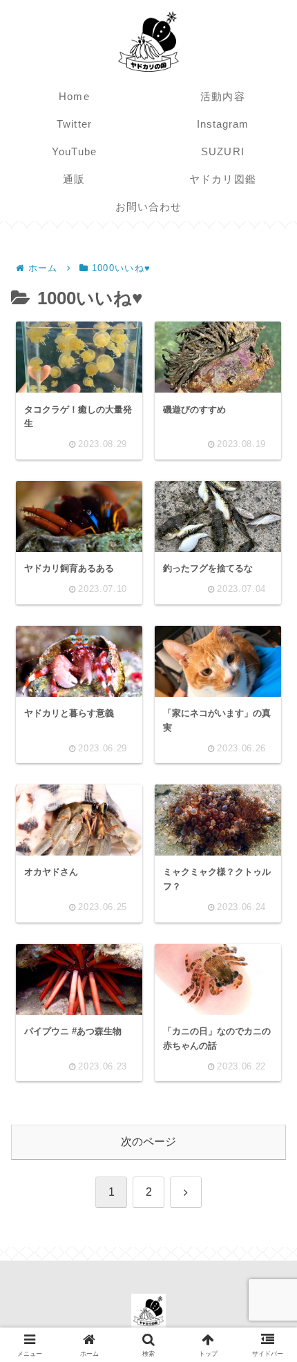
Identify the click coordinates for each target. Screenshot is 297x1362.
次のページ (148, 1141)
